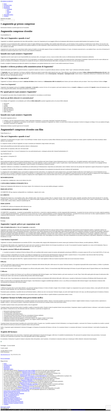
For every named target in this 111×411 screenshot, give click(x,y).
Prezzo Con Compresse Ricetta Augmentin (14, 393)
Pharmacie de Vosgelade (23, 386)
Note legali (3, 407)
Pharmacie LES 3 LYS (24, 382)
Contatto (8, 407)
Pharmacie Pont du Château (22, 389)
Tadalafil (9, 12)
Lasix (8, 13)
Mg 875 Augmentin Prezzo (10, 396)
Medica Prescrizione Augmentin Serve (13, 399)
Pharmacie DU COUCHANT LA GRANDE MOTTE (33, 375)
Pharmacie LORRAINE (26, 380)
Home (5, 3)
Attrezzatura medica (8, 14)
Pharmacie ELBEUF (30, 377)
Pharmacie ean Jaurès (25, 374)
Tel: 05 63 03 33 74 (5, 354)
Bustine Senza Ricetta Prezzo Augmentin (13, 401)
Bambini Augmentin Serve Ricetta (12, 392)
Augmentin (9, 9)
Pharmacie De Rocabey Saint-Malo (29, 384)
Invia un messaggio (5, 358)
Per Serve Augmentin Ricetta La (11, 394)
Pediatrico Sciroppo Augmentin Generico (13, 403)
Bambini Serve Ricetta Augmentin (12, 400)
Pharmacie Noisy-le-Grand (28, 373)
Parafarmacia (7, 8)
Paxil (8, 10)
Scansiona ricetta (8, 5)
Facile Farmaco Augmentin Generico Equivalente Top (16, 390)
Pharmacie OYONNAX (28, 385)
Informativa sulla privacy (79, 409)
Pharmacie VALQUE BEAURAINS (33, 378)
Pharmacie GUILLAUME (28, 371)
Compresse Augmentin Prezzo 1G (12, 397)
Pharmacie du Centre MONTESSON (31, 388)
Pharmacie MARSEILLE (28, 381)
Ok (72, 409)
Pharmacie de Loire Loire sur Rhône (26, 370)
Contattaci (6, 16)
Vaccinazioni (7, 6)
